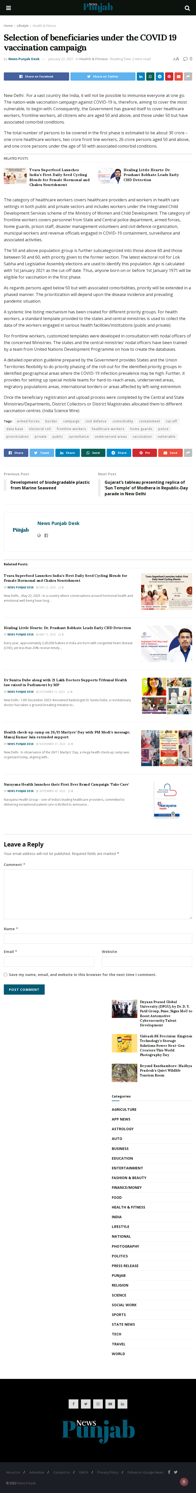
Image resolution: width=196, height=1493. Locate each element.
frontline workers (71, 429)
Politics (120, 1256)
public (58, 436)
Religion (120, 1285)
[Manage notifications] (184, 1482)
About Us (13, 1472)
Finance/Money (127, 1187)
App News (121, 1119)
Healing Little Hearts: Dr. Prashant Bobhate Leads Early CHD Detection (151, 175)
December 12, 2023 (52, 692)
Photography (125, 1246)
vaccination (142, 436)
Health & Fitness (44, 26)
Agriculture (124, 1109)
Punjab (119, 1275)
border (51, 421)
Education (122, 1158)
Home (8, 26)
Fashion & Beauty (129, 1177)
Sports (119, 1314)
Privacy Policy (107, 1472)
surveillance (79, 436)
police (163, 429)
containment (149, 421)
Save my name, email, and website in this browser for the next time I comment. (82, 974)
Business (120, 1148)
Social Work (124, 1304)
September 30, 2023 (52, 791)
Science (119, 1295)
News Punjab (26, 1483)
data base (14, 429)
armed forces (28, 421)
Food (117, 1197)
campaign (71, 421)
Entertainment (127, 1168)
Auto (117, 1138)
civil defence (96, 421)
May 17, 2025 (47, 634)
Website (109, 951)
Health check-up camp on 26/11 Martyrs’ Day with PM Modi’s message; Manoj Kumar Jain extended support (67, 735)
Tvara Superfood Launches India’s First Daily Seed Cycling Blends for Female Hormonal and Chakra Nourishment (59, 177)
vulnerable (167, 436)
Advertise (36, 1472)
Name (11, 928)
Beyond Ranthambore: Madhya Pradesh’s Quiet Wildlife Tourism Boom (166, 1070)
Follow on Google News (146, 1472)
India (117, 1216)
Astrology (122, 1128)
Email (10, 951)
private (41, 436)
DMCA (83, 1472)
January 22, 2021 (61, 59)
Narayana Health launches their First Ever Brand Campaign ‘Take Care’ (66, 784)
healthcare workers (108, 429)
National (121, 1236)
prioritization (17, 436)
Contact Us (61, 1472)
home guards (141, 429)
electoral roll (40, 429)
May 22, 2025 (47, 587)
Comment (15, 864)
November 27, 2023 (52, 744)
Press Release (125, 1265)
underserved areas (111, 436)
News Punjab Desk (24, 59)
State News (123, 1324)
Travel (119, 1344)
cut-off (171, 421)
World (118, 1353)
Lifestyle (23, 26)
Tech (116, 1334)
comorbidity (123, 421)
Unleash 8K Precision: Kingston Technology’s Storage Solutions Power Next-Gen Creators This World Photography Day (166, 1045)
